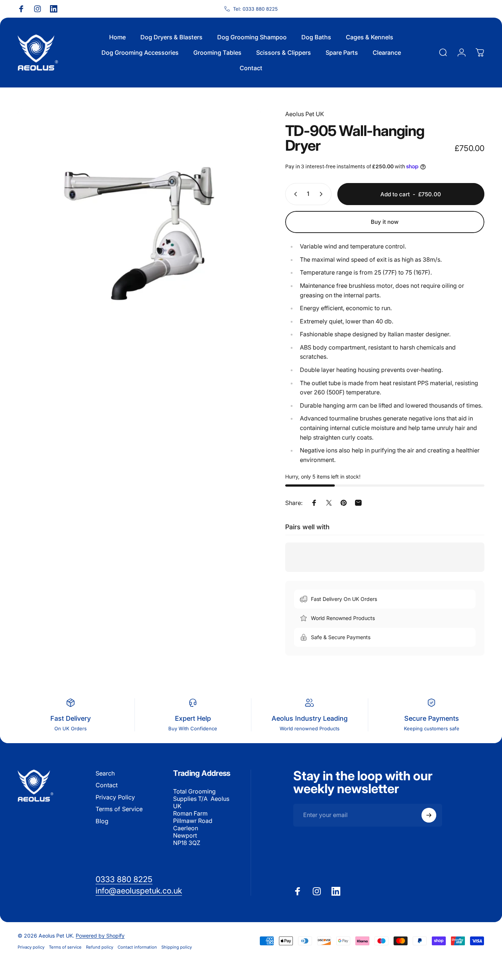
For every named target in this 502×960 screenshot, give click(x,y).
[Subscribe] (429, 815)
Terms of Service (119, 809)
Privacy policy (31, 947)
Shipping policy (176, 947)
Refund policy (99, 947)
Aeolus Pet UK (304, 114)
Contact (107, 785)
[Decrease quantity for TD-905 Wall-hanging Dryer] (294, 194)
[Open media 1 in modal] (139, 231)
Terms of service (65, 947)
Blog (102, 821)
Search (105, 773)
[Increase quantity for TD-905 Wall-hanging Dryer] (322, 194)
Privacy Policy (115, 797)
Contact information (137, 947)
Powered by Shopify (100, 935)
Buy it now (385, 221)
